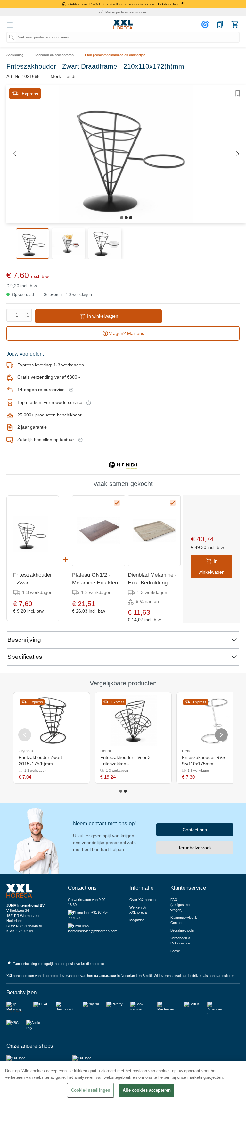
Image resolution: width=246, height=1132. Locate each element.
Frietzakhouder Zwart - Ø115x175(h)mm (42, 760)
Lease (175, 951)
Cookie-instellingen (90, 1090)
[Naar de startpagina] (123, 25)
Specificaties (24, 656)
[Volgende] (237, 154)
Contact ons (195, 829)
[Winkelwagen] (235, 24)
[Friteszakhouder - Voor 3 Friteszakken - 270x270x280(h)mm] (133, 720)
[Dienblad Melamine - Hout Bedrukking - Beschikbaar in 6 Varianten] (154, 531)
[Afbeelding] (121, 217)
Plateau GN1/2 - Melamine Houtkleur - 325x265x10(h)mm (97, 579)
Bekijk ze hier (168, 4)
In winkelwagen (102, 316)
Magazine (136, 920)
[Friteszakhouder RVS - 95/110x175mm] (215, 720)
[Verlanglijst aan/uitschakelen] (237, 93)
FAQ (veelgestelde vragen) (180, 905)
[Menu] (9, 25)
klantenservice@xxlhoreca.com (92, 931)
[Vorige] (14, 154)
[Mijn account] (206, 24)
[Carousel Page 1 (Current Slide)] (120, 791)
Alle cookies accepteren (147, 1090)
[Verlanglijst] (220, 24)
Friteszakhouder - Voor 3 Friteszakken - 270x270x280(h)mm (125, 761)
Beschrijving (24, 639)
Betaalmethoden (182, 930)
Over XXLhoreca (142, 899)
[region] (123, 1096)
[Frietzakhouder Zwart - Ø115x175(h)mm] (51, 720)
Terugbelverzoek (195, 847)
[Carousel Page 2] (125, 791)
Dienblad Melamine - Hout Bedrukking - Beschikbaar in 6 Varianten (152, 579)
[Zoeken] (11, 37)
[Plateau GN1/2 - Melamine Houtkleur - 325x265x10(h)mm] (98, 531)
